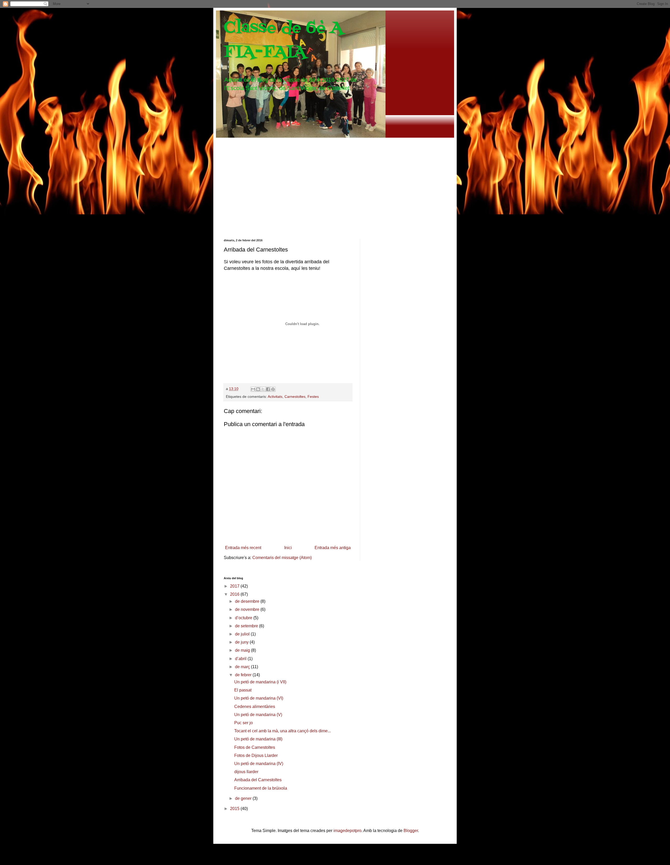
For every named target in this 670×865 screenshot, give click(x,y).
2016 (235, 594)
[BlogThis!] (258, 389)
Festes (313, 396)
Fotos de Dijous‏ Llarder (256, 755)
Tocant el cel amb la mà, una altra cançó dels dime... (282, 731)
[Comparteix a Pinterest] (273, 389)
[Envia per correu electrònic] (253, 389)
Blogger (411, 830)
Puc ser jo (243, 723)
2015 (235, 808)
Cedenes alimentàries (254, 706)
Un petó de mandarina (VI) (258, 698)
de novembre (247, 609)
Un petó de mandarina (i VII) (260, 682)
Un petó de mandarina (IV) (258, 763)
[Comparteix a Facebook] (268, 389)
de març (243, 667)
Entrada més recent (243, 547)
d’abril (241, 658)
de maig (243, 650)
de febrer (244, 675)
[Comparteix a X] (263, 389)
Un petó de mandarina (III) (258, 739)
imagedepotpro (347, 830)
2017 (235, 586)
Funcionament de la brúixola (260, 788)
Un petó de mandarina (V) (258, 714)
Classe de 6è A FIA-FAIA (283, 40)
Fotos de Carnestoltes (254, 747)
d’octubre (244, 618)
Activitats (275, 396)
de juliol (243, 634)
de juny (242, 642)
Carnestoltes (294, 396)
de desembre (247, 601)
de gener (244, 798)
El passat (243, 690)
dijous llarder (246, 771)
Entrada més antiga (333, 547)
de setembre (247, 626)
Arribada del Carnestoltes (258, 780)
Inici (288, 547)
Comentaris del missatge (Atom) (282, 557)
